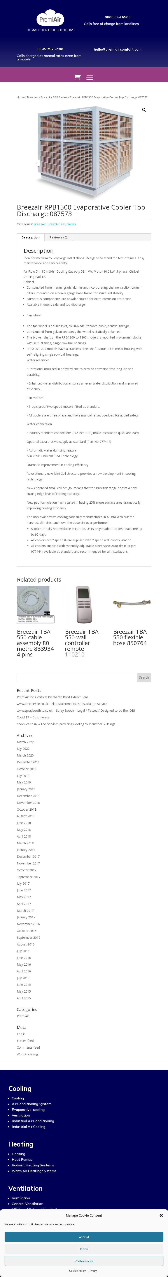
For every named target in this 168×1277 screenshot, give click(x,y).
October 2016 (26, 931)
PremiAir (23, 1016)
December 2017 (28, 856)
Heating (18, 1154)
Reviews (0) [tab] (58, 237)
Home (21, 97)
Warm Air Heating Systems (34, 1171)
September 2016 (28, 937)
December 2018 (28, 796)
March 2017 (25, 910)
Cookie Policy (77, 1271)
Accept (84, 1237)
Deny (84, 1249)
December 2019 (28, 762)
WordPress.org (27, 1054)
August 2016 (26, 944)
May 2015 (24, 991)
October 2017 (26, 870)
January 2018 (26, 850)
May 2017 (24, 897)
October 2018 (26, 809)
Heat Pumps (22, 1159)
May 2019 (24, 782)
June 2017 (24, 890)
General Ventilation (27, 1203)
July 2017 (23, 883)
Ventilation (21, 1115)
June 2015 (24, 984)
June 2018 (24, 823)
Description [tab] (30, 237)
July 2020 (23, 748)
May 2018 (24, 829)
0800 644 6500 (118, 17)
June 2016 (24, 958)
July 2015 (23, 978)
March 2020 (25, 755)
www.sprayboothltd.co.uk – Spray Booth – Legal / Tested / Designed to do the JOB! (76, 710)
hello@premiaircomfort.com (118, 49)
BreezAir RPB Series (54, 97)
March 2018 (25, 843)
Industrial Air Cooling (28, 1126)
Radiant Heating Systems (33, 1165)
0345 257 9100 (50, 49)
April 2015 (24, 998)
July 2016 (23, 951)
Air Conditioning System (31, 1104)
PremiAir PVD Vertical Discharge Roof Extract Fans (52, 697)
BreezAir (32, 97)
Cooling (18, 1098)
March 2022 (25, 742)
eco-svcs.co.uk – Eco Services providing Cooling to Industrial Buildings (66, 724)
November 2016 (28, 924)
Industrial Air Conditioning (33, 1121)
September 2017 (28, 877)
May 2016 (24, 964)
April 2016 (24, 971)
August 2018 (26, 816)
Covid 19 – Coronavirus (33, 717)
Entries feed (25, 1041)
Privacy (92, 1271)
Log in (21, 1034)
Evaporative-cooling (28, 1109)
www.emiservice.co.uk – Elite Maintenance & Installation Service (62, 704)
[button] (161, 1215)
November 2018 (28, 803)
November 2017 (28, 863)
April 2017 (24, 904)
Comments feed (28, 1047)
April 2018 (24, 836)
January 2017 (26, 917)
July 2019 (23, 776)
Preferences (84, 1261)
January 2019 (26, 789)
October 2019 (26, 769)
